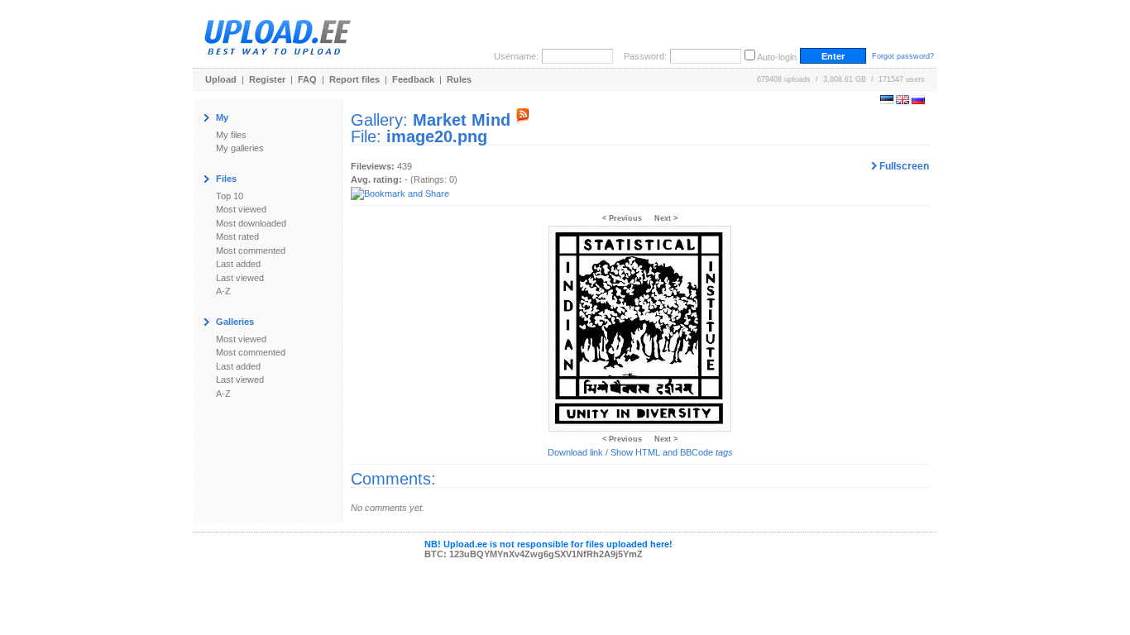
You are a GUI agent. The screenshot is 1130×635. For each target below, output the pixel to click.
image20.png (436, 136)
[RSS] (522, 120)
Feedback (413, 79)
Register (267, 79)
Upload (221, 79)
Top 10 (229, 196)
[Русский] (918, 101)
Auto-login (777, 57)
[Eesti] (886, 101)
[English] (902, 101)
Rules (459, 79)
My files (231, 135)
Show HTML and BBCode (671, 452)
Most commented (250, 250)
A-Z (223, 291)
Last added (238, 264)
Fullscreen (903, 166)
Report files (354, 79)
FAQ (307, 79)
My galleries (240, 148)
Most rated (237, 236)
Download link (575, 452)
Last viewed (240, 278)
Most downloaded (251, 223)
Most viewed (241, 209)
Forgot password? (903, 56)
